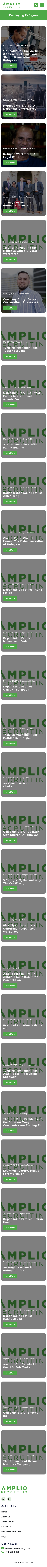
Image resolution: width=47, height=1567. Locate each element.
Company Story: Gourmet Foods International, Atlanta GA (21, 396)
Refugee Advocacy (23, 45)
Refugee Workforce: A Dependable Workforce (20, 107)
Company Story (23, 293)
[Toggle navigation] (42, 5)
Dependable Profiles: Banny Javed (18, 1317)
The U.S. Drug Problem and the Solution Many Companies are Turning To (23, 1122)
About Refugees (8, 1521)
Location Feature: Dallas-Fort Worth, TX (21, 1172)
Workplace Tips (28, 242)
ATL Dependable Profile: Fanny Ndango (21, 446)
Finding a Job (27, 728)
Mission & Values (28, 1358)
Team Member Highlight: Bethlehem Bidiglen (20, 737)
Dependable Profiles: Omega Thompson (18, 688)
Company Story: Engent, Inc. (21, 1414)
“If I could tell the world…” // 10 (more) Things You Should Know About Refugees (22, 56)
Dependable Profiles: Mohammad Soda (18, 640)
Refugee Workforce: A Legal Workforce (19, 156)
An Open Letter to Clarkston (16, 785)
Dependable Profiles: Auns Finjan (22, 591)
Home (4, 1511)
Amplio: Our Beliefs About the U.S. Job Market (22, 1366)
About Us (5, 1516)
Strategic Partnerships (27, 1262)
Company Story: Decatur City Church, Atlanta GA (21, 833)
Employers (6, 1526)
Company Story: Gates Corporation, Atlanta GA (20, 301)
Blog (3, 1536)
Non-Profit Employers (11, 1531)
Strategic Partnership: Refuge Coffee (19, 1269)
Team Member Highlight (26, 342)
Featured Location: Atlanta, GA (23, 1027)
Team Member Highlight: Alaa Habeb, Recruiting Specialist (20, 1073)
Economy (23, 1113)
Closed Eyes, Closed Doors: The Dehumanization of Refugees (23, 541)
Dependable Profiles (25, 439)
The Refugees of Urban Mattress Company (20, 1463)
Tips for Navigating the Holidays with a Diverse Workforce (20, 250)
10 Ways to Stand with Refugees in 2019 (19, 204)
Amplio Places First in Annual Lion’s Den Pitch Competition (20, 977)
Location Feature (26, 1020)
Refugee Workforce (27, 100)
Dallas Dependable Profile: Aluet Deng (22, 494)
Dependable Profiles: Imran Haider (23, 1221)
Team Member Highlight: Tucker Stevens (20, 349)
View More (10, 66)
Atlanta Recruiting (26, 1455)
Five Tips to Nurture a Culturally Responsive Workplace (19, 928)
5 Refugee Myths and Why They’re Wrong (22, 882)
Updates (25, 778)
